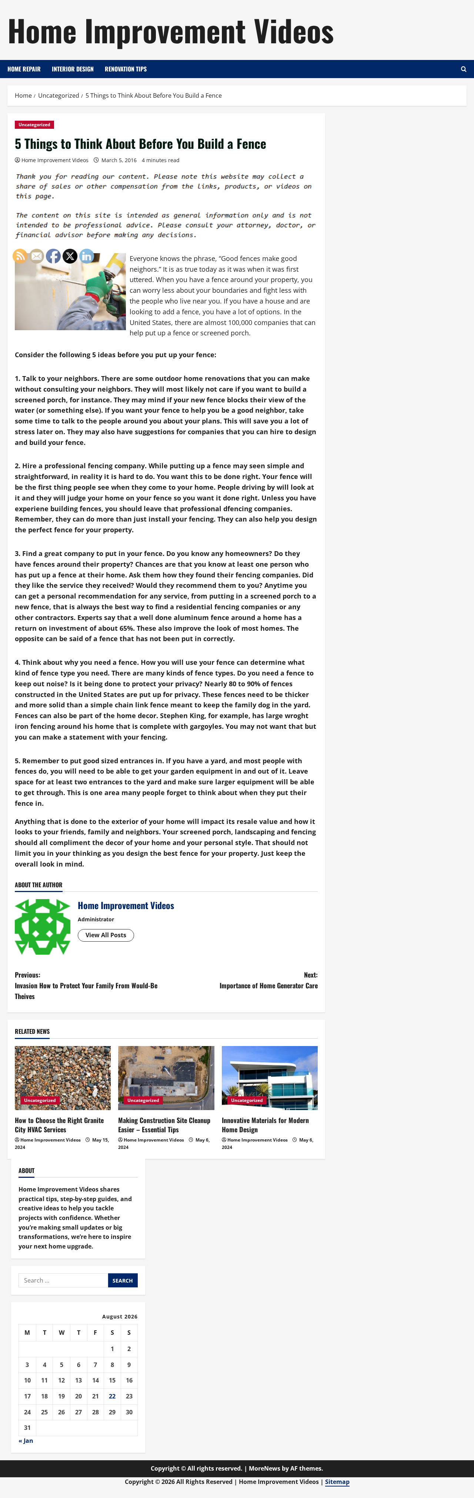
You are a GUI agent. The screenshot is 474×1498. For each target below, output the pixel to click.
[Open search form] (464, 69)
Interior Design (73, 68)
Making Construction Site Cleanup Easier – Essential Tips (164, 1124)
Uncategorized (34, 124)
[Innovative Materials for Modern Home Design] (270, 1078)
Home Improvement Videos (170, 29)
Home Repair (24, 68)
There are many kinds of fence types (172, 672)
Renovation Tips (126, 68)
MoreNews (264, 1468)
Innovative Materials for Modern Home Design (265, 1124)
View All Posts (106, 935)
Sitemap (337, 1482)
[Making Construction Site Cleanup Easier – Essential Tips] (166, 1078)
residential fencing (207, 606)
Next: (269, 980)
